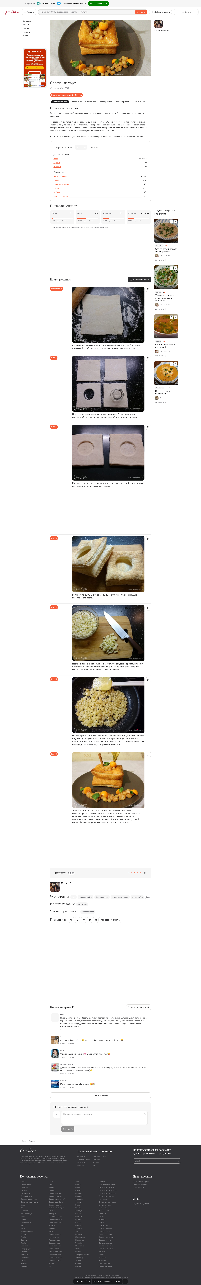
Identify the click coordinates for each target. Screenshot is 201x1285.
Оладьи (78, 1202)
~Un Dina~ (63, 1081)
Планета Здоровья (48, 3)
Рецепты (26, 25)
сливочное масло (61, 184)
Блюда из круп (105, 1205)
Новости (26, 32)
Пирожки (79, 1196)
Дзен (104, 1156)
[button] (89, 1281)
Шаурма (24, 1263)
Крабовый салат (55, 1219)
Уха (22, 1208)
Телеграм (81, 1162)
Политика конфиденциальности (94, 1277)
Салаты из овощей (56, 1208)
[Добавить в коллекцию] (175, 221)
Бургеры (24, 1255)
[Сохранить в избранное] (171, 221)
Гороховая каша (55, 1257)
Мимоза (52, 1225)
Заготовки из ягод (106, 1196)
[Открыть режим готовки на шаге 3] (148, 538)
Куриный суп (26, 1184)
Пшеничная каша (55, 1260)
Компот (102, 1219)
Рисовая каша (54, 1240)
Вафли (78, 1214)
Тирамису (79, 1257)
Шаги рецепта (91, 102)
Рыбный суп (25, 1193)
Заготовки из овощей (108, 1190)
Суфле (78, 1263)
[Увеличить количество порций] (85, 147)
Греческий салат (55, 1217)
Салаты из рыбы (55, 1205)
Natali (62, 1050)
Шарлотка (79, 1222)
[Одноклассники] (77, 920)
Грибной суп (26, 1187)
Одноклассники (83, 1159)
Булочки (78, 1219)
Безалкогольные (105, 1266)
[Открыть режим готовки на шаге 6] (148, 754)
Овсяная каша (54, 1243)
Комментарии (139, 102)
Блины (78, 1190)
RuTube (96, 1162)
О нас (136, 1199)
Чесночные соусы (106, 1249)
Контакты (125, 1277)
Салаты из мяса (55, 1193)
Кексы (77, 1205)
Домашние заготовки (107, 1184)
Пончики (78, 1217)
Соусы (101, 1222)
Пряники (78, 1225)
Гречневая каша (55, 1246)
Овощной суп (26, 1196)
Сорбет (102, 1181)
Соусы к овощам (105, 1234)
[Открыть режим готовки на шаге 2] (148, 427)
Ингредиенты (76, 102)
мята (55, 159)
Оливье (52, 1211)
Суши (51, 1184)
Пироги (78, 1187)
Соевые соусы (105, 1240)
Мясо (23, 1217)
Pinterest (80, 1165)
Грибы (23, 1237)
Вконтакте (81, 1156)
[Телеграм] (83, 920)
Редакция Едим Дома (141, 1204)
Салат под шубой (55, 1222)
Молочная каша (55, 1249)
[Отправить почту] (178, 1161)
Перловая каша (55, 1255)
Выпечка (52, 1263)
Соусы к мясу (104, 1225)
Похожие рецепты (122, 102)
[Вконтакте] (71, 920)
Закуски (24, 1240)
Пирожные (79, 1240)
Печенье (78, 1193)
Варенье (102, 1214)
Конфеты (78, 1234)
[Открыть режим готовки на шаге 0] (148, 289)
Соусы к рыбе (104, 1231)
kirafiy (62, 1014)
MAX (94, 1165)
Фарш (23, 1225)
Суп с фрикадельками (29, 1202)
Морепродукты (27, 1231)
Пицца (78, 1184)
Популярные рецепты (34, 1176)
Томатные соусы (105, 1243)
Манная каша (54, 1237)
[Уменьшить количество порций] (77, 147)
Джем (101, 1217)
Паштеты (24, 1252)
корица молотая (60, 196)
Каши (51, 1231)
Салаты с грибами (56, 1202)
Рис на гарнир (105, 1208)
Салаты (52, 1190)
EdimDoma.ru (39, 1156)
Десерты (78, 1228)
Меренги (78, 1266)
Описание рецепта (60, 102)
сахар (56, 188)
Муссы (78, 1252)
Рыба (23, 1228)
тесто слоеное (59, 176)
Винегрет (52, 1214)
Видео (25, 36)
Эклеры (78, 1260)
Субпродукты (26, 1222)
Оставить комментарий (138, 1007)
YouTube (96, 1156)
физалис (57, 167)
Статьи (26, 28)
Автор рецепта (106, 102)
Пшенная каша (55, 1234)
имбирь (56, 192)
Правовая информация (113, 1277)
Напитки (102, 1260)
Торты (77, 1231)
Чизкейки (79, 1243)
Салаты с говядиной (57, 1199)
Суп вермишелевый (29, 1199)
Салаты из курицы (56, 1196)
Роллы (51, 1187)
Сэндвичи (25, 1257)
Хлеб (77, 1181)
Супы (23, 1181)
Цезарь (52, 1228)
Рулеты (78, 1208)
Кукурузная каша (56, 1252)
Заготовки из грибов (107, 1193)
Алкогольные (104, 1263)
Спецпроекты (138, 1187)
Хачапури (79, 1211)
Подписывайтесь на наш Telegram (74, 3)
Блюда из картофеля (107, 1202)
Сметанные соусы (106, 1246)
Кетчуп (101, 1255)
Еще (148, 897)
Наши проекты (142, 1176)
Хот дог (24, 1260)
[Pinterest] (96, 920)
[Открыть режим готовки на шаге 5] (148, 679)
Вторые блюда (26, 1214)
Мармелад (79, 1246)
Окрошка (24, 1211)
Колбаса (24, 1243)
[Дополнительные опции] (125, 1281)
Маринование (104, 1211)
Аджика (102, 1252)
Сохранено (28, 21)
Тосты (51, 1181)
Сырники (79, 1199)
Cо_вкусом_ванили (66, 1064)
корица (56, 163)
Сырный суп (25, 1190)
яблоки (56, 180)
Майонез (102, 1257)
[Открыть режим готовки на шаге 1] (148, 358)
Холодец (24, 1266)
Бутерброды (26, 1249)
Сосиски (24, 1246)
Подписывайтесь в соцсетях (94, 1151)
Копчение (103, 1199)
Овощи (23, 1234)
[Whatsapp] (89, 920)
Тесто (51, 1266)
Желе (77, 1249)
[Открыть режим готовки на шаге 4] (148, 607)
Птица (23, 1219)
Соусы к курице (105, 1228)
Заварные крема (82, 1255)
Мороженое (80, 1237)
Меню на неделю (97, 3)
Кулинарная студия (141, 1181)
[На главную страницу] (11, 12)
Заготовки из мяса (106, 1187)
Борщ (23, 1205)
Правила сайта (78, 1277)
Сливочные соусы (106, 1237)
